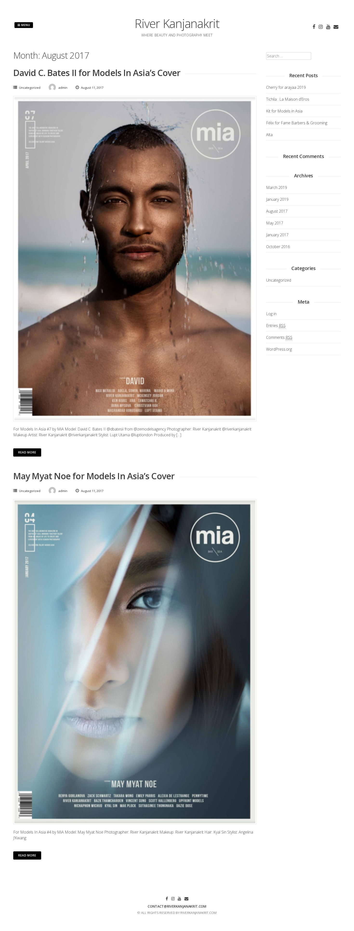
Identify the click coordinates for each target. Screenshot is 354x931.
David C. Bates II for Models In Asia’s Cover (96, 73)
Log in (271, 313)
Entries (276, 325)
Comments (279, 337)
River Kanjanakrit (177, 23)
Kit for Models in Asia (284, 111)
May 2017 (274, 223)
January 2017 (277, 234)
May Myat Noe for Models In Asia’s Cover (94, 476)
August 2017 (277, 211)
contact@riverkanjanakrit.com (177, 906)
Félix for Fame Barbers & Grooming (296, 122)
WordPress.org (279, 349)
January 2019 (277, 199)
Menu (25, 25)
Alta (269, 134)
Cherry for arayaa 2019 (286, 87)
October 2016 (278, 246)
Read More (27, 452)
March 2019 (276, 187)
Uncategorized (29, 87)
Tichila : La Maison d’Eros (287, 99)
